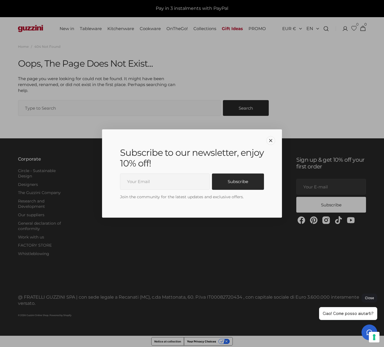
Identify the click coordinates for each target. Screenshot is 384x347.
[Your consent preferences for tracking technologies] (374, 337)
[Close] (270, 140)
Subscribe (238, 181)
